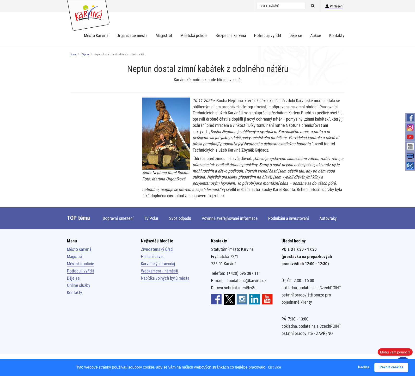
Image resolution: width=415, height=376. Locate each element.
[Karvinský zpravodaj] (410, 146)
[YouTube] (410, 137)
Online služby (78, 285)
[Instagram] (410, 127)
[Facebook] (410, 117)
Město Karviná (79, 249)
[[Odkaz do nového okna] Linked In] (254, 299)
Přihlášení (336, 6)
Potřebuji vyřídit (80, 270)
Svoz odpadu (180, 218)
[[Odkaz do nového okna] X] (229, 299)
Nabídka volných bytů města (165, 278)
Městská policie (80, 263)
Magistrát (75, 256)
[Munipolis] (410, 165)
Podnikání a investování (288, 218)
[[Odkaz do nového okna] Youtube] (267, 299)
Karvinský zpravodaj (158, 263)
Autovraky (328, 218)
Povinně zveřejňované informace (230, 218)
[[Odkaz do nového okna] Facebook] (216, 299)
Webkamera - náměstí (159, 270)
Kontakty (74, 292)
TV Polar (151, 218)
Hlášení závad (153, 256)
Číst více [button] (274, 367)
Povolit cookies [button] (391, 367)
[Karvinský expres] (410, 156)
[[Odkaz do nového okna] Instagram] (242, 299)
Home (73, 54)
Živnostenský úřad (157, 249)
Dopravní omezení (118, 218)
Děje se (85, 54)
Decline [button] (364, 367)
